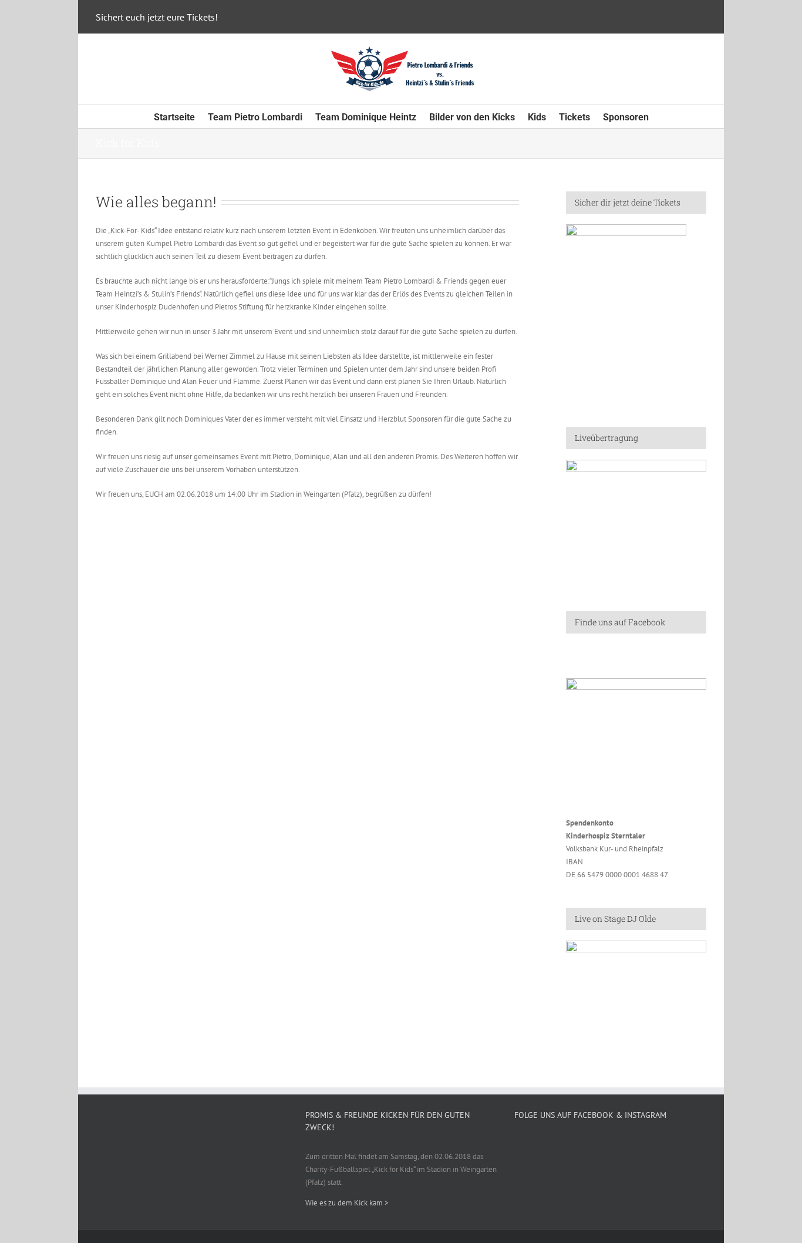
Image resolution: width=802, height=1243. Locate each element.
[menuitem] (181, 116)
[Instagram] (610, 1143)
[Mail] (625, 1143)
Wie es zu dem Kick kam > (347, 1203)
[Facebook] (595, 1143)
